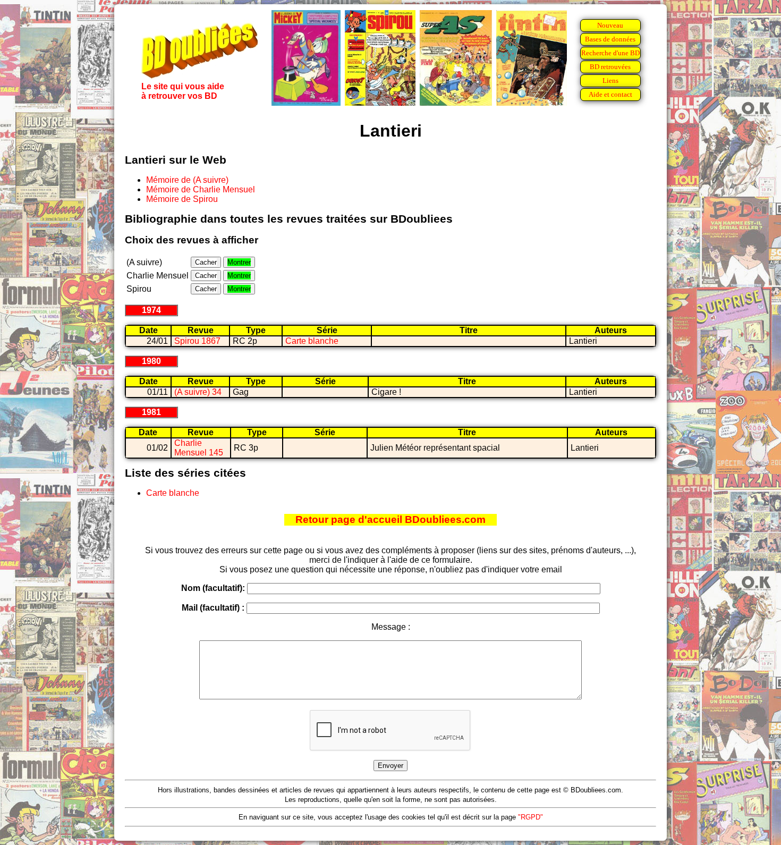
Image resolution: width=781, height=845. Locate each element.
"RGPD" (530, 817)
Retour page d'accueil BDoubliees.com (390, 519)
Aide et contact (610, 94)
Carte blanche (311, 340)
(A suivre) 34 (198, 391)
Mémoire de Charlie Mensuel (200, 189)
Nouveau (610, 25)
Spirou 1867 (197, 340)
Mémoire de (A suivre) (187, 179)
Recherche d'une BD (610, 53)
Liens (610, 80)
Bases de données (610, 39)
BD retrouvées (610, 67)
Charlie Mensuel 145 (198, 447)
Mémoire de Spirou (182, 199)
